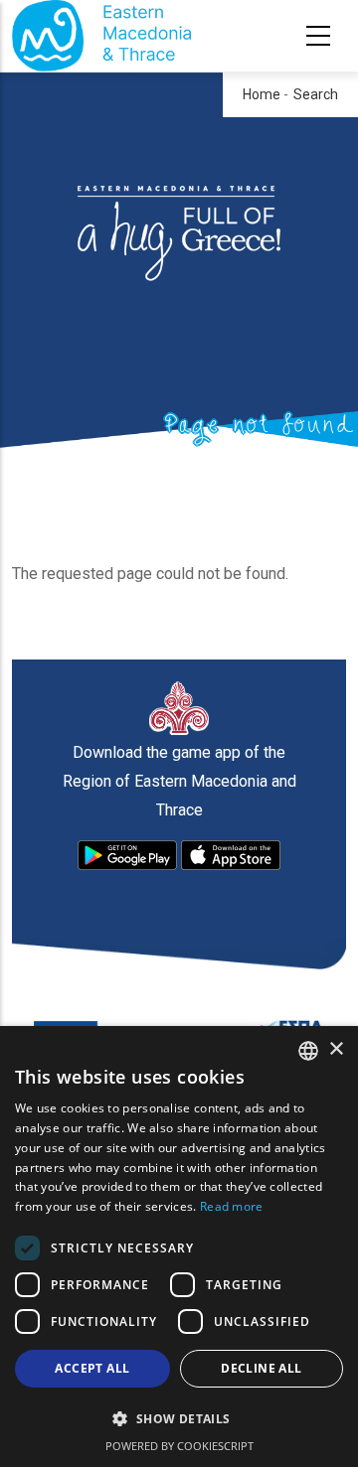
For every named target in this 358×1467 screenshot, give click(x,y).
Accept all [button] (92, 1368)
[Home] (101, 36)
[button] (179, 1419)
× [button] (335, 1049)
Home (261, 94)
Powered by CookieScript (179, 1445)
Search (315, 94)
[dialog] (179, 1246)
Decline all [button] (261, 1368)
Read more (232, 1206)
